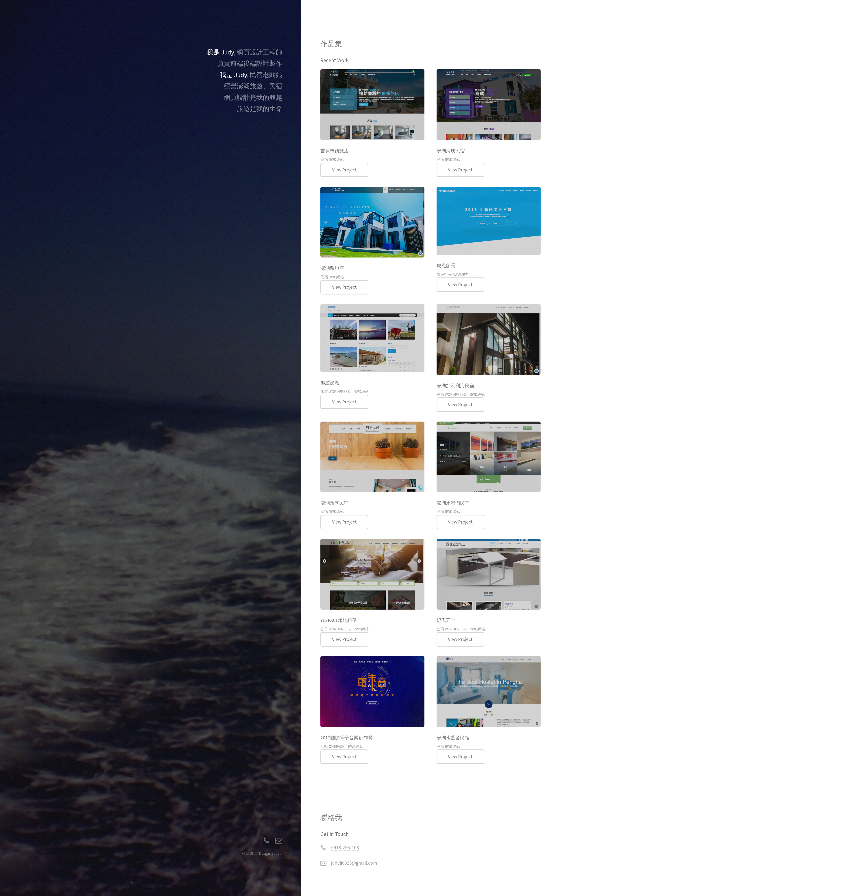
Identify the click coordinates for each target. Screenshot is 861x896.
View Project (344, 170)
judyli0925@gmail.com (354, 863)
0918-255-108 (345, 847)
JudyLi (276, 853)
